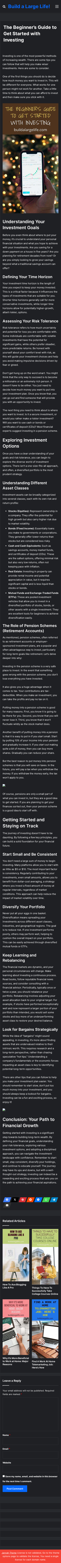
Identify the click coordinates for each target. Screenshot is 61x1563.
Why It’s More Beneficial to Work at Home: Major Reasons (16, 1361)
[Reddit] (29, 1199)
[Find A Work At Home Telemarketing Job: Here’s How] (45, 1328)
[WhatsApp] (45, 1199)
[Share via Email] (6, 1205)
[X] (14, 1199)
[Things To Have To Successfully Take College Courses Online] (45, 1257)
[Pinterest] (22, 1199)
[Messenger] (37, 1199)
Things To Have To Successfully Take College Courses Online (45, 1290)
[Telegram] (53, 1199)
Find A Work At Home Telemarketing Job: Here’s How (43, 1364)
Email (6, 1449)
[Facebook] (6, 1199)
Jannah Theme (9, 1552)
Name (6, 1435)
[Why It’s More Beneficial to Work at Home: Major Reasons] (16, 1327)
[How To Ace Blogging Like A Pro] (16, 1255)
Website (7, 1462)
